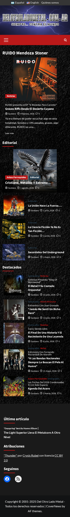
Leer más (9, 133)
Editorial (34, 177)
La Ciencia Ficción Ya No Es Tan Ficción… (44, 229)
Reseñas (44, 325)
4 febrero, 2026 (27, 113)
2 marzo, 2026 (49, 393)
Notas (43, 348)
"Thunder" (10, 455)
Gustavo (12, 113)
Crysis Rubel (31, 455)
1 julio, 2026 (48, 210)
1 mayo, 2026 (49, 257)
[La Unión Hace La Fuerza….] (13, 205)
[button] (6, 39)
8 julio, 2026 (48, 341)
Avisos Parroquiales (16, 177)
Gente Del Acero (48, 301)
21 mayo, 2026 (50, 371)
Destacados (33, 276)
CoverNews (53, 506)
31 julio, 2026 (49, 294)
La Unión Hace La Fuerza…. (45, 206)
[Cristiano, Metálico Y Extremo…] (35, 171)
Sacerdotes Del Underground (46, 252)
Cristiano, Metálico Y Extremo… (28, 182)
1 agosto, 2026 (27, 188)
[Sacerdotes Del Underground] (13, 252)
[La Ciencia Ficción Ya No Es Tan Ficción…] (13, 229)
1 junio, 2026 (49, 236)
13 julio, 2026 (49, 318)
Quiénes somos (50, 2)
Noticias (11, 96)
